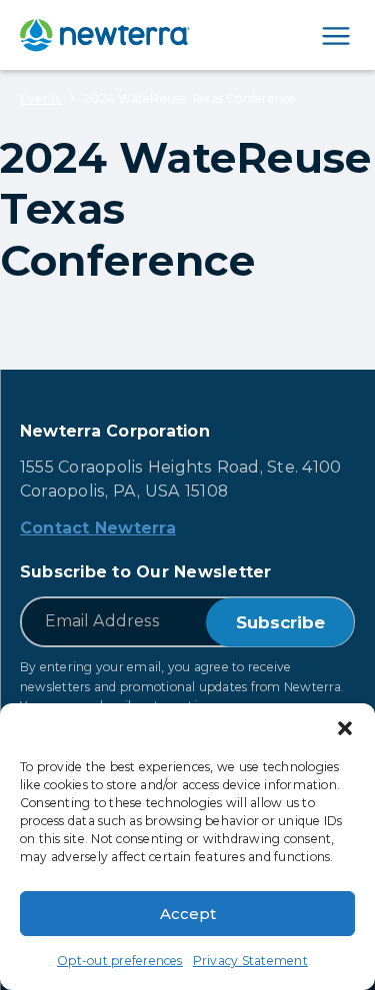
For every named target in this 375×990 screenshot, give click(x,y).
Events (40, 98)
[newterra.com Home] (105, 35)
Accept (188, 913)
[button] (345, 728)
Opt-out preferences (120, 960)
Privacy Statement (250, 960)
